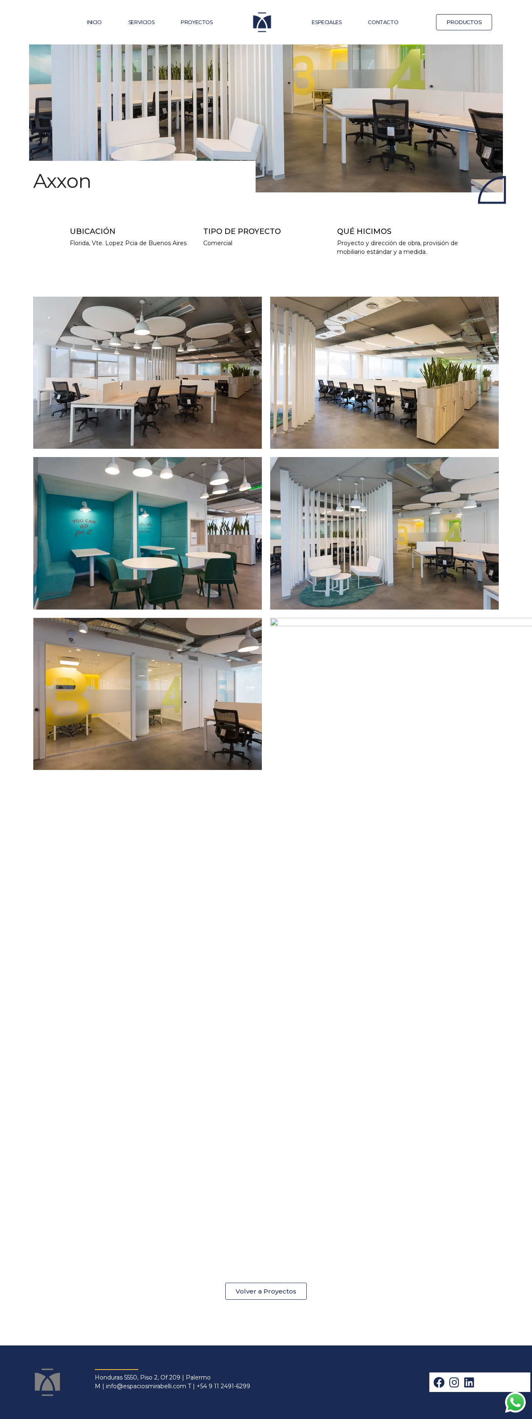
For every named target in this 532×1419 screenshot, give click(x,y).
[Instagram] (454, 1382)
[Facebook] (439, 1382)
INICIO (94, 22)
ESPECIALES (326, 22)
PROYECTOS (196, 22)
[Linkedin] (469, 1382)
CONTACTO (383, 22)
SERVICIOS (141, 22)
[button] (464, 22)
